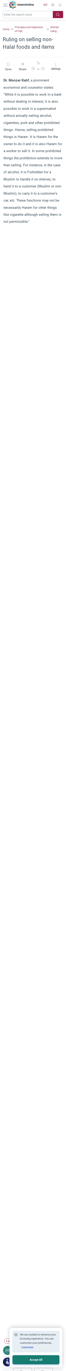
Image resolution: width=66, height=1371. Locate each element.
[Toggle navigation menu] (5, 5)
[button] (33, 69)
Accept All (36, 1359)
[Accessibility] (53, 5)
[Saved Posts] (60, 5)
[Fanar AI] (7, 1362)
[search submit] (58, 14)
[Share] (7, 1350)
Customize (27, 1347)
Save (8, 69)
